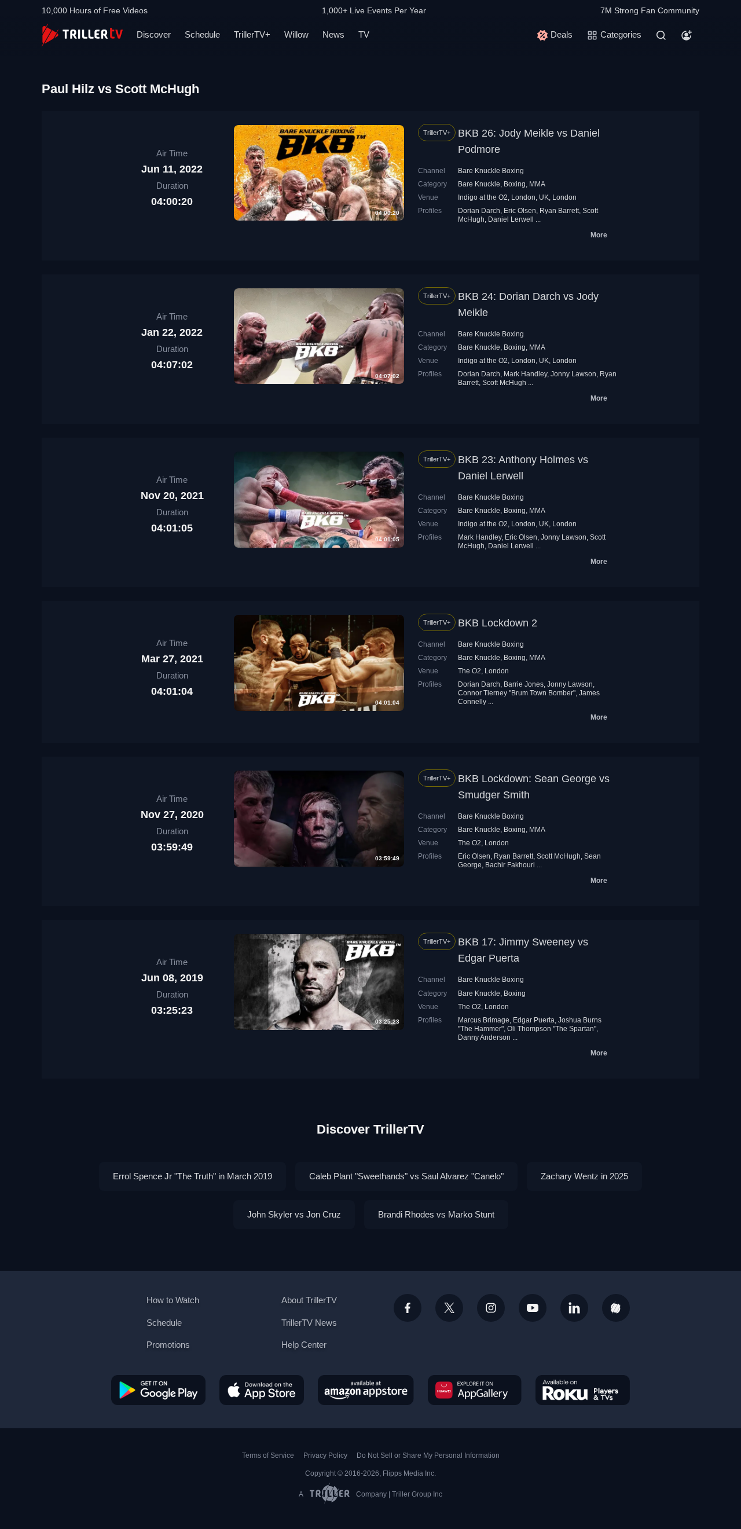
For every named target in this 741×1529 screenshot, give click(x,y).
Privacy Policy (325, 1455)
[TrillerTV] (82, 35)
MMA (537, 184)
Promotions (168, 1345)
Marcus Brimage (483, 1020)
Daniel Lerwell (511, 219)
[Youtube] (532, 1308)
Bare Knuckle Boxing (491, 171)
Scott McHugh (504, 383)
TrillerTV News (309, 1323)
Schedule (202, 34)
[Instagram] (491, 1308)
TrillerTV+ (252, 34)
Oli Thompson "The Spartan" (551, 1029)
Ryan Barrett (559, 211)
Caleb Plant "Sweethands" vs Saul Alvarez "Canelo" (406, 1176)
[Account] (686, 35)
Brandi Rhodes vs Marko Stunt (436, 1214)
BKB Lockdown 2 (497, 623)
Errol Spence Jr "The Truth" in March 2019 (192, 1176)
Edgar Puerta (534, 1020)
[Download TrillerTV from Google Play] (158, 1390)
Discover (154, 34)
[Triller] (616, 1308)
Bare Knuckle (479, 184)
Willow (296, 34)
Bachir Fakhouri (510, 865)
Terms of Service (268, 1455)
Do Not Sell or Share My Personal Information (428, 1455)
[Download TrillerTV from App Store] (261, 1390)
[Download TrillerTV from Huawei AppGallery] (475, 1390)
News (333, 34)
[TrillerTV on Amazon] (366, 1390)
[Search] (661, 35)
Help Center (304, 1345)
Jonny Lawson (573, 374)
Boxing (515, 184)
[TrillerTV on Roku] (582, 1390)
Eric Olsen (520, 211)
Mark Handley (525, 374)
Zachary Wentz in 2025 (584, 1176)
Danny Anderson (484, 1037)
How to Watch (172, 1300)
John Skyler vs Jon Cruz (294, 1214)
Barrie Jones (524, 684)
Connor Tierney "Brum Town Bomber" (516, 693)
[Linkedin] (574, 1308)
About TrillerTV (309, 1300)
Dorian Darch (479, 211)
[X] (449, 1308)
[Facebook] (407, 1308)
